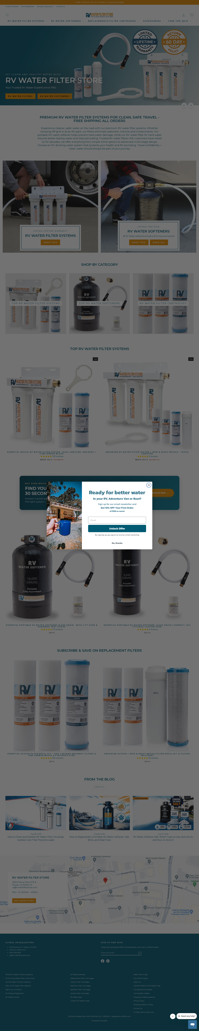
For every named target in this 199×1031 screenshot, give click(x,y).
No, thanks (117, 543)
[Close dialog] (148, 485)
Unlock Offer (117, 528)
